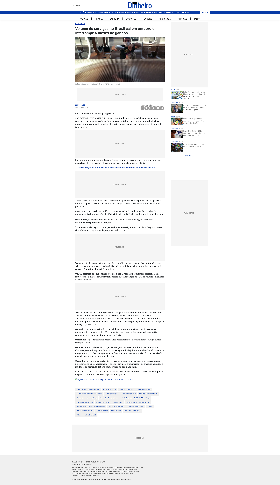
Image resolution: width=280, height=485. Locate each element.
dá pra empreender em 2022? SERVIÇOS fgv (136, 398)
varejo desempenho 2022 (84, 411)
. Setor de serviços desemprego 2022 (88, 389)
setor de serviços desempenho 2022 (138, 402)
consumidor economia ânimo (109, 398)
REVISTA (99, 19)
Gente (121, 12)
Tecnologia (165, 19)
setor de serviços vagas (136, 406)
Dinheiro (90, 12)
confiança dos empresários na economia (89, 393)
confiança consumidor (144, 389)
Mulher (168, 12)
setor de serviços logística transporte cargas (91, 406)
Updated (149, 406)
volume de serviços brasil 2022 (86, 415)
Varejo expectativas (102, 411)
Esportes (139, 12)
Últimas (84, 19)
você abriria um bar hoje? (132, 411)
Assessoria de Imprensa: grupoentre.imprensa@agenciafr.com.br (110, 479)
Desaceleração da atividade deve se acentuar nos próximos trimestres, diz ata (116, 167)
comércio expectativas (126, 389)
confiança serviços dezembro (148, 393)
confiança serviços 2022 (128, 393)
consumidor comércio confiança (87, 398)
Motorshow (158, 12)
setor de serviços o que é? (116, 406)
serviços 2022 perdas (102, 402)
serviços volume (118, 402)
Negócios (147, 19)
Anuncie (205, 12)
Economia (131, 19)
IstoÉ (82, 12)
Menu (148, 12)
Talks (197, 19)
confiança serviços (111, 393)
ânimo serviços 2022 (109, 389)
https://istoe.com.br (79, 475)
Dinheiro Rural (102, 12)
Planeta (130, 12)
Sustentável (179, 12)
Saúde (113, 12)
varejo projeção (116, 411)
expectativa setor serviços (85, 402)
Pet (188, 12)
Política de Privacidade (79, 479)
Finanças (182, 19)
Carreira (114, 19)
